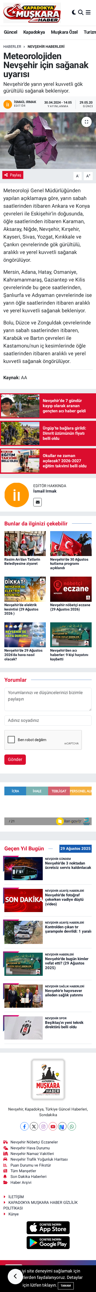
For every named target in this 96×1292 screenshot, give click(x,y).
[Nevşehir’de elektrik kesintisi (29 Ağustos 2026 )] (25, 588)
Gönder (15, 759)
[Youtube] (53, 1126)
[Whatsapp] (72, 1126)
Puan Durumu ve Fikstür (30, 1165)
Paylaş (15, 175)
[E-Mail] (37, 502)
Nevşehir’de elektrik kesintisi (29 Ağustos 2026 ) (21, 609)
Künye (13, 1214)
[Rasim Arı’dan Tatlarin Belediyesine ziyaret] (25, 543)
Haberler (12, 46)
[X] (34, 1126)
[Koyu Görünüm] (74, 12)
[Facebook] (24, 1126)
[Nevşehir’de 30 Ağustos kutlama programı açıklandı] (71, 543)
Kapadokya (34, 32)
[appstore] (48, 1228)
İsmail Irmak (45, 491)
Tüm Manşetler (23, 1171)
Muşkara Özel (64, 32)
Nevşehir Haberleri (46, 46)
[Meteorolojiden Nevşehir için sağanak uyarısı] (48, 140)
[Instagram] (43, 1126)
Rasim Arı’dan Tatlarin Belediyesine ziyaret (22, 561)
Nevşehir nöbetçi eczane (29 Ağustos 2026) (70, 607)
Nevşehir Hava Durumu (30, 1148)
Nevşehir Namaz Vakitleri (32, 1153)
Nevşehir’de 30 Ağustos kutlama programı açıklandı (69, 563)
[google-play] (48, 1243)
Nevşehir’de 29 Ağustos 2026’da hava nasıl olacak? (23, 654)
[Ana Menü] (88, 12)
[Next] (62, 1126)
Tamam (66, 1285)
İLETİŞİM (16, 1197)
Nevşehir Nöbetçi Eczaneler (34, 1142)
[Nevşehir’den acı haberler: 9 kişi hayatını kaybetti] (71, 634)
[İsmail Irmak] (16, 494)
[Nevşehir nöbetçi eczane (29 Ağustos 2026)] (71, 588)
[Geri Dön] (15, 1276)
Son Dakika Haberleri (28, 1176)
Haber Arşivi (20, 1182)
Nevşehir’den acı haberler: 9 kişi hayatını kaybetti (69, 654)
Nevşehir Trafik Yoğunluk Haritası (39, 1159)
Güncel (10, 32)
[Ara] (80, 12)
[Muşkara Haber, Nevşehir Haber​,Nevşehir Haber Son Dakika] (32, 12)
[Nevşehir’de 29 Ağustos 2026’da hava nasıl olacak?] (25, 634)
